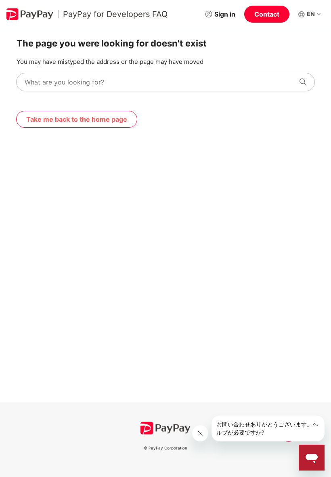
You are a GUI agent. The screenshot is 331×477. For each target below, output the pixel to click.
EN (311, 14)
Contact (266, 14)
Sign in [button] (224, 14)
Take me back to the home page (76, 119)
